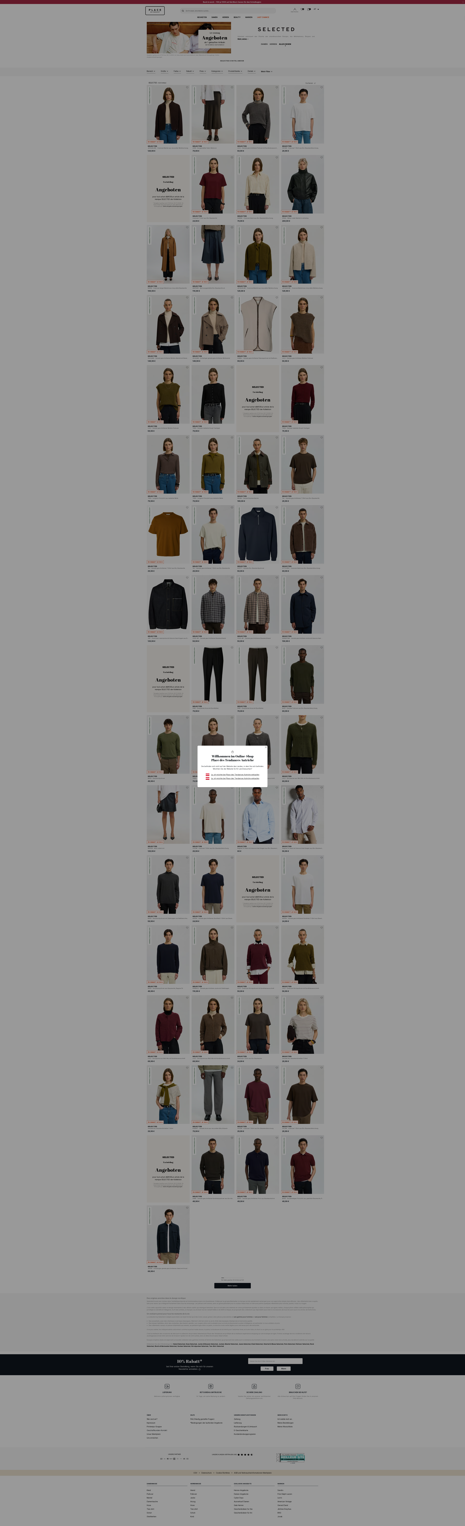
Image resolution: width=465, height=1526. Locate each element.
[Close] (266, 747)
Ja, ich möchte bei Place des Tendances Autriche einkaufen (235, 775)
